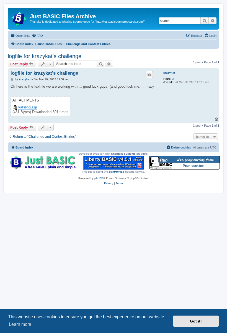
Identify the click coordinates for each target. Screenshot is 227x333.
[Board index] (19, 18)
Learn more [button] (20, 324)
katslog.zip (27, 107)
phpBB (98, 178)
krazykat (169, 72)
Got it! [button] (196, 321)
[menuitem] (37, 35)
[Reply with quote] (149, 74)
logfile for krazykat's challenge (44, 56)
